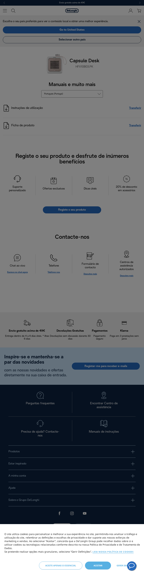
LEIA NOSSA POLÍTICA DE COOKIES (113, 551)
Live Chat (132, 566)
